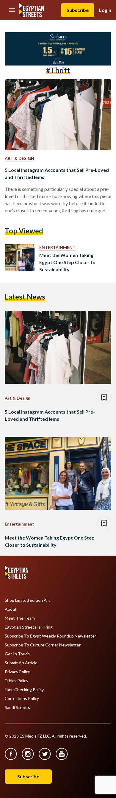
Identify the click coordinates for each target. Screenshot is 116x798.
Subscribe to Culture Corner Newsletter (43, 645)
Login (105, 10)
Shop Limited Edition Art (27, 600)
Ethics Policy (16, 680)
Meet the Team (20, 618)
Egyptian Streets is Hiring (29, 627)
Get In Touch (17, 654)
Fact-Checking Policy (24, 689)
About (11, 609)
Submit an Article (21, 662)
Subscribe (78, 10)
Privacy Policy (17, 671)
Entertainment (57, 247)
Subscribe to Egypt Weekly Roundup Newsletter (50, 636)
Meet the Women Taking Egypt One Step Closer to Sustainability (67, 262)
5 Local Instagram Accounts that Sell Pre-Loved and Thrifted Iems (57, 173)
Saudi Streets (17, 707)
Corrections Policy (22, 698)
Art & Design (19, 158)
